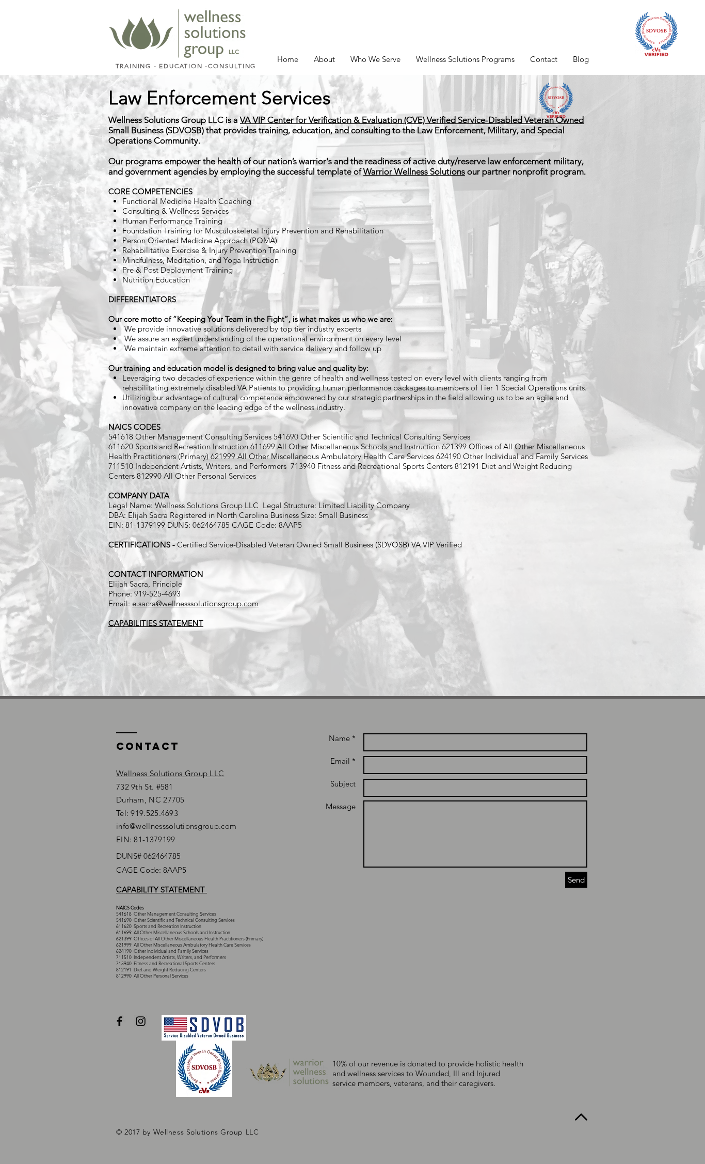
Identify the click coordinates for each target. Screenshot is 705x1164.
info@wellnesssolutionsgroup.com (176, 826)
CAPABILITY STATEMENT (161, 889)
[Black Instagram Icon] (140, 1021)
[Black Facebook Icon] (119, 1021)
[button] (324, 59)
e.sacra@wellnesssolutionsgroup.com (195, 603)
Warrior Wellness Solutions (414, 171)
